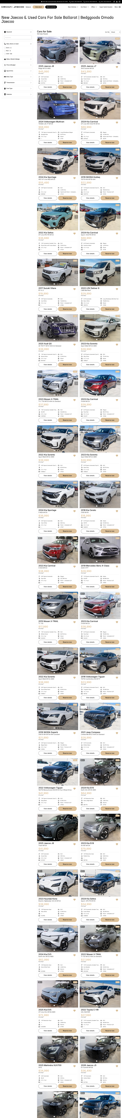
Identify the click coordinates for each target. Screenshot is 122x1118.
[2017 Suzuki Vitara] (57, 272)
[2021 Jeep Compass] (100, 716)
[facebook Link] (114, 2)
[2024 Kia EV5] (100, 772)
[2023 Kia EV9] (100, 827)
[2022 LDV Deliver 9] (100, 272)
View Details (48, 87)
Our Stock (84, 7)
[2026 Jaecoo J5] (100, 1049)
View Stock (38, 7)
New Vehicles (72, 7)
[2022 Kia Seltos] (57, 216)
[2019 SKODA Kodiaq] (100, 161)
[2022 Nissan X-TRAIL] (100, 938)
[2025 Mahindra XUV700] (57, 1049)
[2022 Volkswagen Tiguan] (57, 772)
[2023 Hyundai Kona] (57, 883)
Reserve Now (67, 87)
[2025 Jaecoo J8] (57, 50)
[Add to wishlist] (74, 67)
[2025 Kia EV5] (57, 994)
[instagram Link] (119, 2)
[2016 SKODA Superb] (57, 716)
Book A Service (51, 7)
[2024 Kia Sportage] (57, 161)
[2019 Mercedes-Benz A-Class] (100, 550)
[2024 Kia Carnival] (100, 105)
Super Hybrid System (106, 7)
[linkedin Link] (117, 2)
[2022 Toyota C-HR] (100, 994)
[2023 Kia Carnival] (100, 383)
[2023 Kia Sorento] (100, 327)
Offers (93, 7)
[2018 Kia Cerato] (100, 494)
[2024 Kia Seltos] (100, 883)
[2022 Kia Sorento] (57, 439)
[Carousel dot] (54, 62)
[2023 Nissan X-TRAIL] (57, 383)
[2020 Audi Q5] (57, 327)
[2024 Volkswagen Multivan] (57, 105)
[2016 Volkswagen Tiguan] (100, 661)
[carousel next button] (76, 50)
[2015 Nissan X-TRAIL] (57, 605)
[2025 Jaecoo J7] (100, 50)
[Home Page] (12, 7)
